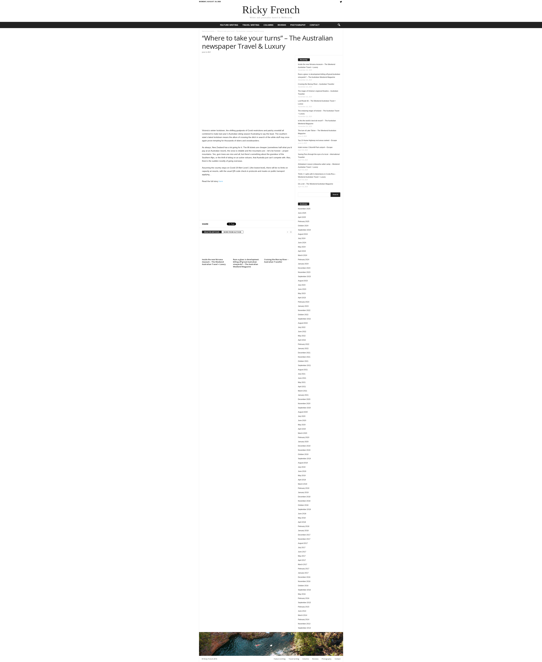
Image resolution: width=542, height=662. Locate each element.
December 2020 (304, 399)
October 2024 (303, 226)
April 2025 (302, 217)
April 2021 (302, 387)
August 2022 (303, 323)
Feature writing (229, 25)
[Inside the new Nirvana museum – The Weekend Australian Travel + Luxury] (216, 246)
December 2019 (304, 446)
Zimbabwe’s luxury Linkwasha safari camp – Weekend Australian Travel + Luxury (319, 165)
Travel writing (250, 25)
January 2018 (303, 531)
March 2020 (302, 433)
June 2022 (302, 332)
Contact (315, 25)
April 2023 (302, 298)
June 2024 (302, 243)
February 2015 (303, 607)
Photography (297, 25)
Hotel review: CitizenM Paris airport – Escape (315, 147)
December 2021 (304, 353)
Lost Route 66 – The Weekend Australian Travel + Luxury (317, 102)
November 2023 (304, 272)
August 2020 (303, 412)
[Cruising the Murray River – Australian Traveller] (278, 246)
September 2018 (304, 509)
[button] (339, 25)
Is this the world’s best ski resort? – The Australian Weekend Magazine (317, 122)
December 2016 (304, 577)
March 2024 (302, 255)
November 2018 (304, 501)
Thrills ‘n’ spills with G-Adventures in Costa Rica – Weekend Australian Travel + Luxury (317, 175)
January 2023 (303, 306)
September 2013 (304, 628)
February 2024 (303, 260)
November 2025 (304, 209)
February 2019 (303, 488)
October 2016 (303, 586)
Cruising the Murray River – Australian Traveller (276, 260)
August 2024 (303, 234)
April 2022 (302, 340)
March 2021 (302, 391)
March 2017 (302, 564)
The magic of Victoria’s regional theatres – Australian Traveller (318, 92)
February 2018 (303, 526)
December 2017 (304, 535)
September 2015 (304, 603)
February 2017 (303, 569)
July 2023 (301, 285)
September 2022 (304, 319)
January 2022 (303, 348)
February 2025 (303, 221)
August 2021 (303, 370)
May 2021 (302, 382)
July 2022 (301, 327)
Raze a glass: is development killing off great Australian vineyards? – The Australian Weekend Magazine (246, 263)
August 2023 (303, 281)
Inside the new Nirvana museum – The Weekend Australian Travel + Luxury (214, 262)
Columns (268, 25)
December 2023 (304, 268)
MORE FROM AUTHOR (232, 232)
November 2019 (304, 450)
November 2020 (304, 404)
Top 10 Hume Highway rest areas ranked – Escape (317, 140)
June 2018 (302, 514)
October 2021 (303, 361)
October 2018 (303, 505)
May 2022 (302, 336)
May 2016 (302, 594)
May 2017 (302, 556)
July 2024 (301, 238)
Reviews (282, 25)
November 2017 (304, 539)
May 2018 (302, 518)
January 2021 (303, 395)
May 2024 (302, 247)
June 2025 (302, 213)
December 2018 (304, 497)
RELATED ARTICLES (211, 232)
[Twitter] (341, 2)
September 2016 (304, 590)
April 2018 (302, 522)
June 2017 (302, 552)
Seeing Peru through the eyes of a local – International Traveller (319, 155)
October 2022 (303, 315)
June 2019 (302, 471)
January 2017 (303, 573)
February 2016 (303, 598)
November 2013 (304, 624)
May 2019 (302, 476)
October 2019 (303, 454)
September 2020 (304, 408)
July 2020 (301, 416)
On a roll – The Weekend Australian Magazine (315, 184)
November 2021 (304, 357)
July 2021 (301, 374)
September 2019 (304, 459)
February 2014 (303, 620)
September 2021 (304, 365)
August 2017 (303, 543)
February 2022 (303, 344)
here (221, 181)
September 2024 (304, 230)
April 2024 (302, 251)
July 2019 (301, 467)
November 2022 (304, 310)
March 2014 (302, 615)
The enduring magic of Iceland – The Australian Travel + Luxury (318, 112)
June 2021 (302, 378)
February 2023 (303, 302)
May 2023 (302, 293)
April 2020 (302, 429)
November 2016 (304, 581)
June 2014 (302, 611)
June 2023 (302, 289)
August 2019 (303, 463)
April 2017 (302, 560)
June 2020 (302, 420)
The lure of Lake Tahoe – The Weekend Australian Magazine (317, 132)
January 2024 (303, 264)
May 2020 (302, 425)
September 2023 (304, 277)
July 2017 (301, 548)
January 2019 (303, 492)
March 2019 (302, 484)
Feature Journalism (208, 31)
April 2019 (302, 480)
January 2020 (303, 442)
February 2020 (303, 437)
